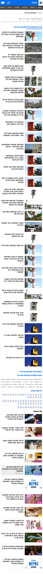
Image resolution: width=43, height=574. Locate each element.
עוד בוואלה (37, 411)
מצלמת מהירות (30, 13)
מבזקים (24, 7)
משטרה (12, 379)
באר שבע (39, 387)
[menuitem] (32, 8)
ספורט (17, 7)
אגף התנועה (38, 384)
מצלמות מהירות (16, 382)
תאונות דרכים (5, 382)
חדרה (31, 382)
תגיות (34, 3)
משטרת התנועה (33, 379)
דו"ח (16, 379)
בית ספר (10, 387)
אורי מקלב (21, 384)
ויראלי (10, 7)
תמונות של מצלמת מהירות (31, 372)
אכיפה (40, 379)
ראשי (40, 7)
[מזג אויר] (8, 2)
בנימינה (3, 387)
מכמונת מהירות (23, 379)
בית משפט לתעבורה (20, 387)
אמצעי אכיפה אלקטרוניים (9, 384)
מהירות (25, 382)
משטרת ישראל (5, 379)
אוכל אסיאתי (29, 384)
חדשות (32, 7)
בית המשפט (38, 382)
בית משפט (31, 387)
